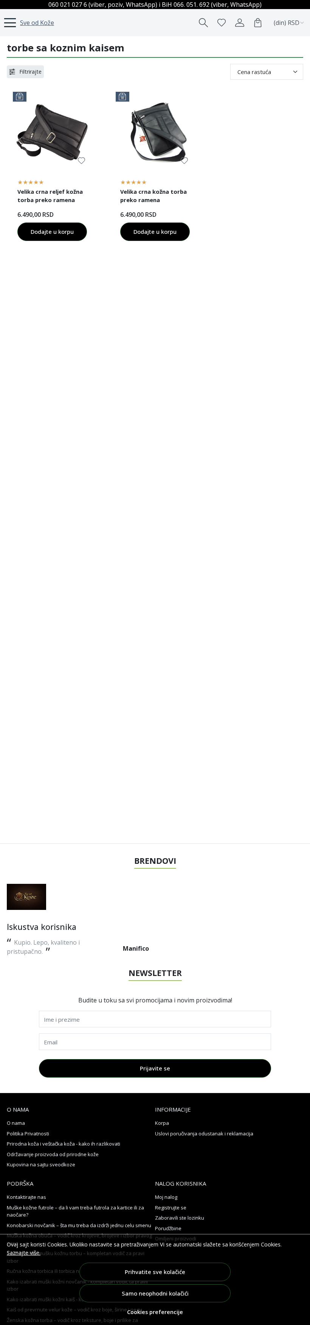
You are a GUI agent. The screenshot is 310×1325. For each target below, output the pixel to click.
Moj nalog (166, 1197)
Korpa (162, 1123)
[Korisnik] (239, 22)
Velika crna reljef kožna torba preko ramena (50, 196)
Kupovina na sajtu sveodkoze (41, 1164)
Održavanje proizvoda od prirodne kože (53, 1154)
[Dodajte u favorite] (81, 161)
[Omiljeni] (221, 22)
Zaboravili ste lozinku (179, 1217)
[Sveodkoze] (26, 897)
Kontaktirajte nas (26, 1197)
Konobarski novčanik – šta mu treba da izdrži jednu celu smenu (79, 1225)
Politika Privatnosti (28, 1133)
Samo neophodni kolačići (155, 1293)
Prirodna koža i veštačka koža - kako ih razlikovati (63, 1143)
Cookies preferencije (155, 1312)
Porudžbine (168, 1228)
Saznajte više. (23, 1252)
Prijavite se (155, 1068)
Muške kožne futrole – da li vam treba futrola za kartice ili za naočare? (75, 1211)
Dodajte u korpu (52, 231)
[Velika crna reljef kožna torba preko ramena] (52, 131)
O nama (16, 1123)
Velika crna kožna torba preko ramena (153, 196)
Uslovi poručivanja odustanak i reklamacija (204, 1133)
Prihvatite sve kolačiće (155, 1272)
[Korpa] (257, 22)
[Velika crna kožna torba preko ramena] (155, 131)
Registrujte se (170, 1207)
